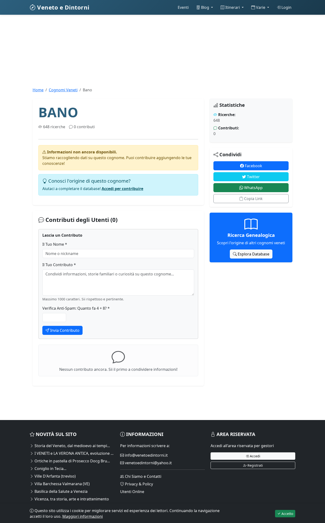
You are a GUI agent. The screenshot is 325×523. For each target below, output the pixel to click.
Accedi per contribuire (122, 188)
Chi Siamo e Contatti (142, 476)
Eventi (183, 7)
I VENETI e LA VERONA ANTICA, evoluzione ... (73, 453)
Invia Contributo (64, 330)
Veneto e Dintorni (62, 7)
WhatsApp (253, 187)
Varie (260, 7)
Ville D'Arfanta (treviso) (55, 476)
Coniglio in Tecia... (50, 468)
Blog (205, 7)
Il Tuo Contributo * (59, 264)
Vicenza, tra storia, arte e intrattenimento (71, 499)
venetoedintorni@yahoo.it (148, 462)
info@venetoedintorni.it (146, 455)
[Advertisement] (162, 53)
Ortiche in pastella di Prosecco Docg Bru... (72, 461)
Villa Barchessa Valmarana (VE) (62, 483)
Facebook (253, 165)
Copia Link (253, 198)
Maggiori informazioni (82, 516)
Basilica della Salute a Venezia (61, 491)
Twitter (253, 176)
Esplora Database (253, 254)
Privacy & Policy (138, 484)
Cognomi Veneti (63, 90)
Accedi (254, 456)
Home (38, 90)
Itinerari (232, 7)
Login (286, 7)
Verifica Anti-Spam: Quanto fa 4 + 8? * (76, 308)
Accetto (287, 513)
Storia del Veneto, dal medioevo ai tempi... (72, 445)
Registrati (254, 465)
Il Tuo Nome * (54, 244)
